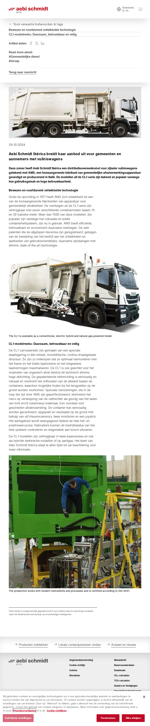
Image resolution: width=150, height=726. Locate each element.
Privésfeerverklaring (24, 710)
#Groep (14, 61)
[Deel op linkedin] (42, 43)
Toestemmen (108, 718)
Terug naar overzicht (22, 72)
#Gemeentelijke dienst (24, 56)
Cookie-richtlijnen (57, 710)
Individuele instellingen (18, 718)
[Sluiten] (144, 697)
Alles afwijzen (133, 718)
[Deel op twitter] (37, 43)
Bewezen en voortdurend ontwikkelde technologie (42, 30)
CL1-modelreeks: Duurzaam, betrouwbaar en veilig (43, 34)
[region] (75, 708)
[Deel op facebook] (31, 43)
